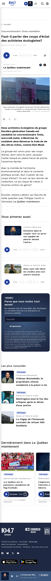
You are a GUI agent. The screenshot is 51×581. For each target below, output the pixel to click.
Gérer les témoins (8, 544)
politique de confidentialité (23, 346)
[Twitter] (9, 119)
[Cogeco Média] (32, 532)
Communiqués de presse (11, 547)
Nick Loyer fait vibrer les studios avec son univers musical (34, 272)
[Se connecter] (47, 3)
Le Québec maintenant (16, 67)
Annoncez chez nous (40, 547)
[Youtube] (18, 553)
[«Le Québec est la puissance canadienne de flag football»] (17, 462)
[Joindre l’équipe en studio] (36, 4)
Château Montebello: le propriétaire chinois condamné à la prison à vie (31, 381)
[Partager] (45, 55)
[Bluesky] (8, 553)
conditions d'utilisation (11, 347)
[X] (13, 553)
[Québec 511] (47, 533)
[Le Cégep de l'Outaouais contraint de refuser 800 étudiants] (7, 417)
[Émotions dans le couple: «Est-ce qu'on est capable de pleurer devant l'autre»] (12, 230)
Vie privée (23, 542)
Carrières (26, 547)
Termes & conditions (9, 542)
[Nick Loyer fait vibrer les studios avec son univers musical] (12, 268)
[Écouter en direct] (26, 4)
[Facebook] (4, 119)
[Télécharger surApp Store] (9, 562)
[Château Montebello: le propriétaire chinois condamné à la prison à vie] (7, 377)
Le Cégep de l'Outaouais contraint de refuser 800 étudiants (30, 422)
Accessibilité (22, 544)
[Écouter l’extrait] (6, 55)
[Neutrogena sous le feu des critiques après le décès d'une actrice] (7, 397)
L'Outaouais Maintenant (28, 575)
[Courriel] (15, 119)
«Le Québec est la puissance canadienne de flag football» (16, 485)
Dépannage (33, 542)
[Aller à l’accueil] (12, 5)
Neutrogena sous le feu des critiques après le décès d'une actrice (32, 402)
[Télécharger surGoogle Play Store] (29, 562)
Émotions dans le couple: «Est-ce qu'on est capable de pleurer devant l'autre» (34, 236)
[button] (12, 576)
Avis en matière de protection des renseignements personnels (27, 339)
